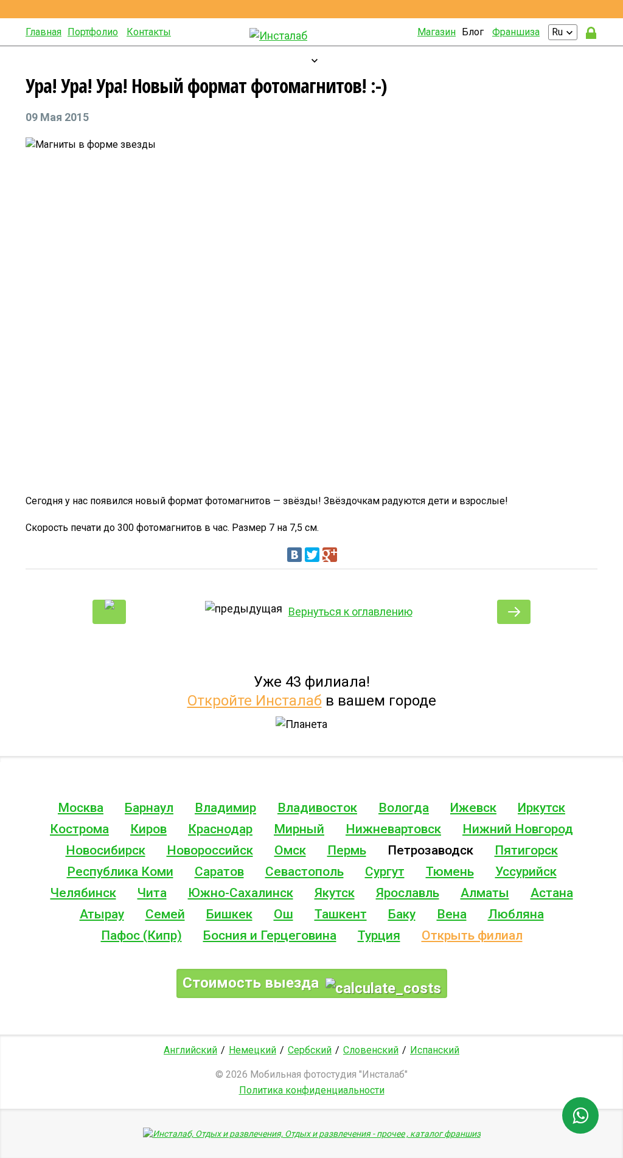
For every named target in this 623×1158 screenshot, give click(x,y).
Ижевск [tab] (473, 807)
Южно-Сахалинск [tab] (240, 893)
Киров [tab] (148, 829)
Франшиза (516, 32)
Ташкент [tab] (341, 914)
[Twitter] (312, 554)
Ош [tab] (283, 914)
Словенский (371, 1050)
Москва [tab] (80, 807)
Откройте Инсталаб (254, 700)
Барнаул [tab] (149, 807)
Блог (473, 32)
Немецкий (252, 1050)
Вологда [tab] (403, 807)
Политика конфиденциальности (312, 1090)
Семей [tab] (165, 914)
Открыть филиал (472, 935)
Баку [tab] (402, 914)
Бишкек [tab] (229, 914)
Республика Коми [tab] (120, 871)
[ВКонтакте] (294, 554)
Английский (190, 1050)
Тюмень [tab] (450, 871)
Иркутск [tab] (541, 807)
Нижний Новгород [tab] (517, 829)
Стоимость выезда (252, 982)
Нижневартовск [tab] (393, 829)
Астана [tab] (552, 893)
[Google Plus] (329, 554)
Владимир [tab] (225, 807)
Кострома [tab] (79, 829)
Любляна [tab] (516, 914)
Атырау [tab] (102, 914)
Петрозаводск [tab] (430, 850)
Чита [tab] (152, 893)
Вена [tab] (452, 914)
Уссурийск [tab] (526, 871)
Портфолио (93, 32)
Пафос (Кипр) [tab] (141, 935)
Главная (43, 32)
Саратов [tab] (219, 871)
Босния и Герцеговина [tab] (269, 935)
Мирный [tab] (299, 829)
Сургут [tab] (385, 871)
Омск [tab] (290, 850)
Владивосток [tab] (317, 807)
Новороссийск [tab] (210, 850)
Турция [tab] (379, 935)
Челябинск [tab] (83, 893)
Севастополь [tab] (304, 871)
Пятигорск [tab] (526, 850)
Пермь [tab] (346, 850)
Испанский (434, 1050)
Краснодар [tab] (220, 829)
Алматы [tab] (485, 893)
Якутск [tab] (335, 893)
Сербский (310, 1050)
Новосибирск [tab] (105, 850)
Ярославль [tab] (407, 893)
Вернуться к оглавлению (350, 611)
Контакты (149, 32)
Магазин (436, 32)
